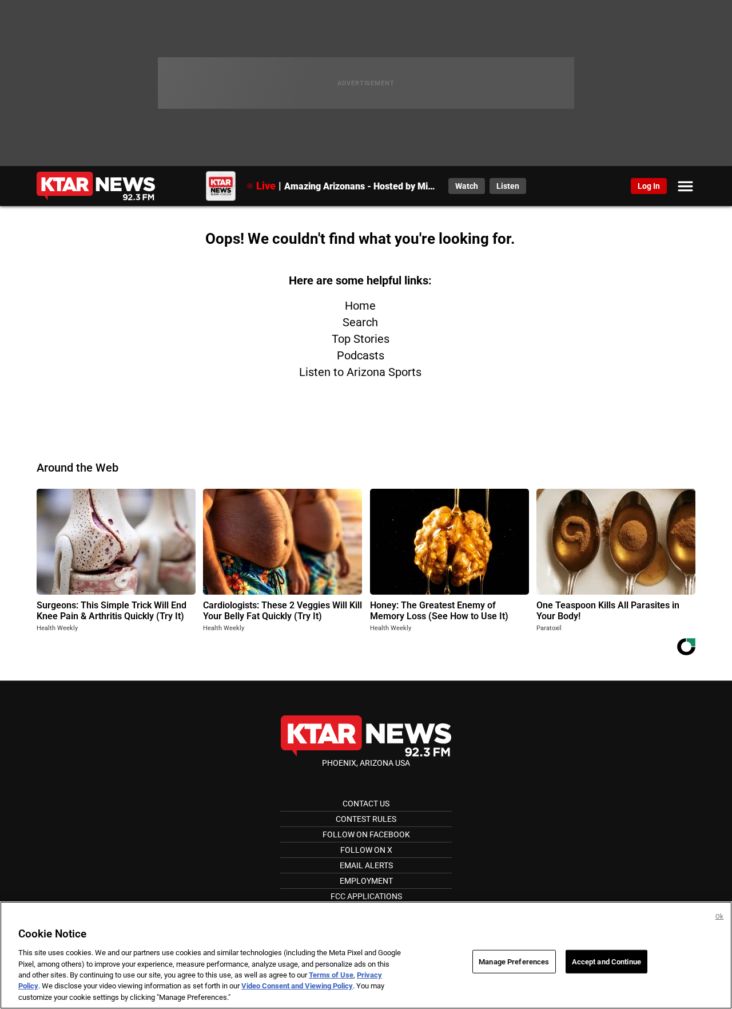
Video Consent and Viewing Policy (297, 986)
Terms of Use (331, 975)
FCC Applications (366, 896)
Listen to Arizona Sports (360, 372)
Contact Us (366, 803)
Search (360, 322)
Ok (719, 916)
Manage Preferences (514, 961)
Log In (649, 186)
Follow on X (366, 849)
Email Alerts (366, 865)
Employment (366, 880)
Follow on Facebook (366, 834)
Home (360, 305)
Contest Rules (366, 819)
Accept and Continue (606, 961)
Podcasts (360, 355)
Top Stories (360, 339)
